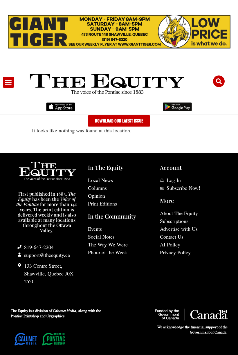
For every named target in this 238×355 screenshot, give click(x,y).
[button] (8, 82)
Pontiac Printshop (25, 316)
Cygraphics (55, 316)
